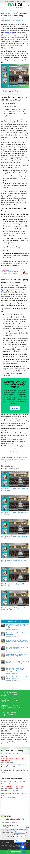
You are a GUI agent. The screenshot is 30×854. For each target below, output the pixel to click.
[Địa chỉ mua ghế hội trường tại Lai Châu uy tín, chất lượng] (15, 574)
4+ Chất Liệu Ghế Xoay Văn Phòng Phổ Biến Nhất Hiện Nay (17, 662)
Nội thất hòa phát (14, 742)
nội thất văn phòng (16, 290)
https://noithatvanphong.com (16, 439)
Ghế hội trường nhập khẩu (9, 726)
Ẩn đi (16, 91)
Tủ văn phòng (22, 724)
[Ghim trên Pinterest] (16, 451)
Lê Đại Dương (19, 20)
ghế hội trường (9, 33)
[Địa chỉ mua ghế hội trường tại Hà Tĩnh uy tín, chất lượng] (15, 479)
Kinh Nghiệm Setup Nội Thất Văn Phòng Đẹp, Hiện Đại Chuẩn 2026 (17, 641)
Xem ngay (15, 408)
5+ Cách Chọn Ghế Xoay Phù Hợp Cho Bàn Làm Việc (17, 677)
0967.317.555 (16, 852)
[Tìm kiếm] (28, 5)
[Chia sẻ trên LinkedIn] (19, 451)
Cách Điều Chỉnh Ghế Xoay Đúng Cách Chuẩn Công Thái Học (17, 655)
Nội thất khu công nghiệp (20, 729)
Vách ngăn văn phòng (14, 739)
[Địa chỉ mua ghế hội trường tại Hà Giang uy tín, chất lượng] (15, 526)
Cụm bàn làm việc (7, 731)
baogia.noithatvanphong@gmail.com (15, 765)
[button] (2, 5)
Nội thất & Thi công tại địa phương (11, 11)
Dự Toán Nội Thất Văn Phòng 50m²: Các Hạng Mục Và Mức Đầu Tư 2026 (17, 670)
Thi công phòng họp (15, 735)
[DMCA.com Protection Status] (6, 816)
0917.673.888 (20, 758)
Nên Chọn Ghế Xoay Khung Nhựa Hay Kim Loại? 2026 (17, 648)
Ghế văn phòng (11, 724)
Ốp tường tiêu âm (20, 731)
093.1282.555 (5, 760)
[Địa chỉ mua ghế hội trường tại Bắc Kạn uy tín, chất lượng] (15, 550)
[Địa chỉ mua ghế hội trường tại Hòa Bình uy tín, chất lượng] (15, 598)
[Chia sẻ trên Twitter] (13, 451)
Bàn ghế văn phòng (14, 722)
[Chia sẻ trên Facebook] (10, 451)
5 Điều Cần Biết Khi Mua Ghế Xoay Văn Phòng (17, 633)
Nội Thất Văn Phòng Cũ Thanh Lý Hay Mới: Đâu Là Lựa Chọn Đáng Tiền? (17, 626)
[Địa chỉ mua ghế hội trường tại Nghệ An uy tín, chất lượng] (15, 503)
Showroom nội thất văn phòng (11, 720)
